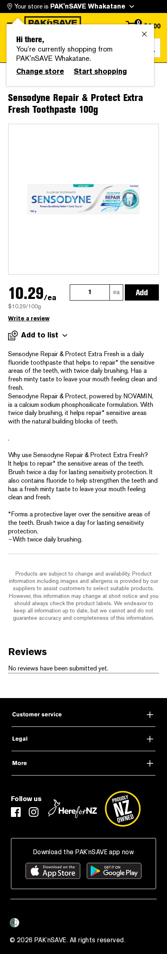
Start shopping (100, 71)
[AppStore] (53, 871)
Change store (40, 71)
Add (142, 292)
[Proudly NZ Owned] (123, 809)
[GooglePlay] (114, 871)
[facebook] (16, 812)
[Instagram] (34, 812)
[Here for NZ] (72, 808)
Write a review (28, 318)
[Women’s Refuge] (14, 923)
